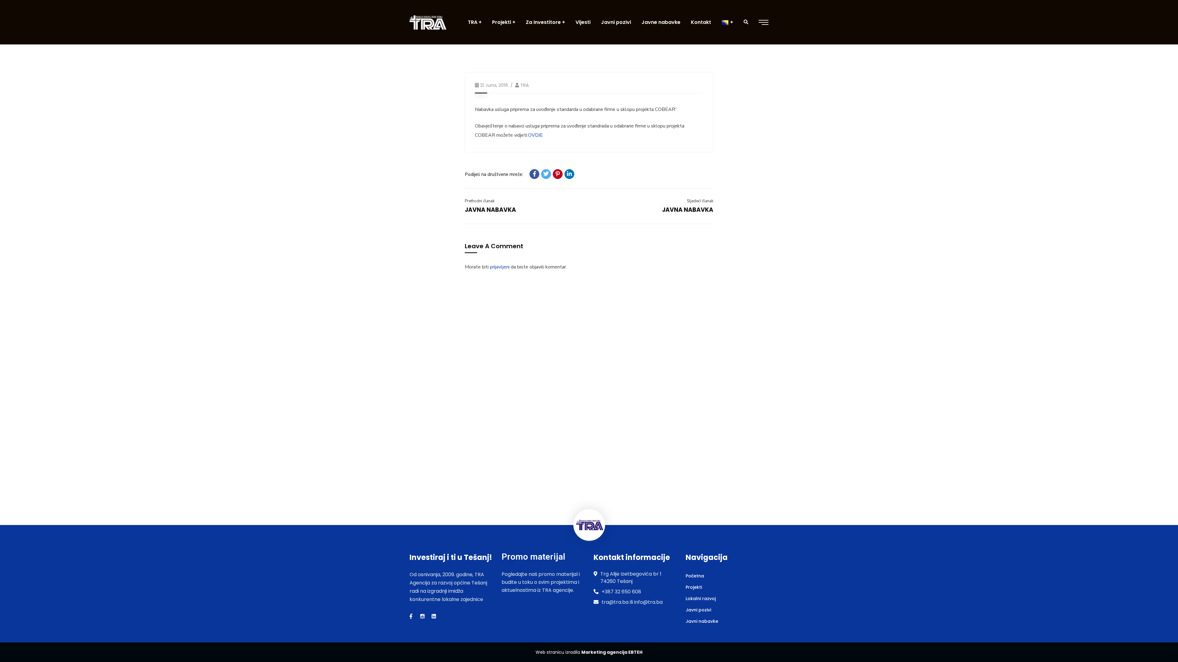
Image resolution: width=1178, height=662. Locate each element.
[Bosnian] (727, 22)
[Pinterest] (558, 174)
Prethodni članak (480, 201)
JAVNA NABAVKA (490, 210)
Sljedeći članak (700, 201)
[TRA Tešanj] (428, 22)
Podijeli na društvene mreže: (494, 174)
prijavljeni (500, 267)
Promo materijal (533, 557)
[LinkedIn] (569, 174)
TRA (524, 85)
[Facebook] (534, 174)
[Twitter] (546, 174)
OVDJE (535, 135)
